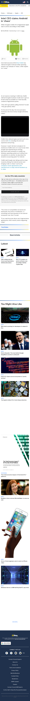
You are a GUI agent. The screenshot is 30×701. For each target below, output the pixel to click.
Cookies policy (15, 676)
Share (4, 58)
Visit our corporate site (20, 639)
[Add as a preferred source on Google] (6, 643)
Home (3, 13)
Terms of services (19, 196)
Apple (16, 13)
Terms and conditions (15, 667)
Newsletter (26, 58)
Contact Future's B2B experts (15, 687)
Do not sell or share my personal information (15, 690)
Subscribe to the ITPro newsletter (17, 5)
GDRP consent (15, 681)
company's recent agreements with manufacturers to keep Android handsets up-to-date (14, 167)
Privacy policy (15, 670)
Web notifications (15, 673)
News (23, 31)
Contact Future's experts (15, 659)
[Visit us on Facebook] (6, 653)
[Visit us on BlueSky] (20, 653)
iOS (22, 13)
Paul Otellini (20, 63)
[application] (15, 125)
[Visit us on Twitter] (11, 653)
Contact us (15, 665)
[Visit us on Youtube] (16, 653)
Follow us (19, 58)
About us (15, 662)
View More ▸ (15, 621)
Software (9, 13)
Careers (15, 684)
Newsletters (15, 679)
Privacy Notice (21, 198)
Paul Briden (6, 31)
